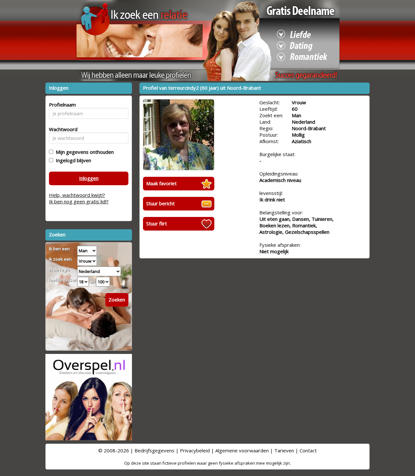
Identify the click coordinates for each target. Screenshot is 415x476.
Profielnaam (61, 104)
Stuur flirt (156, 223)
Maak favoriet (161, 183)
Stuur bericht (160, 203)
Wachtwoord (61, 129)
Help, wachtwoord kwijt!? (77, 195)
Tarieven (284, 450)
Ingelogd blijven (72, 160)
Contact (308, 450)
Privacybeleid (195, 450)
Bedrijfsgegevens (154, 450)
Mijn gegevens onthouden (83, 152)
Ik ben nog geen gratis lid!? (79, 201)
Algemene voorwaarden (242, 450)
